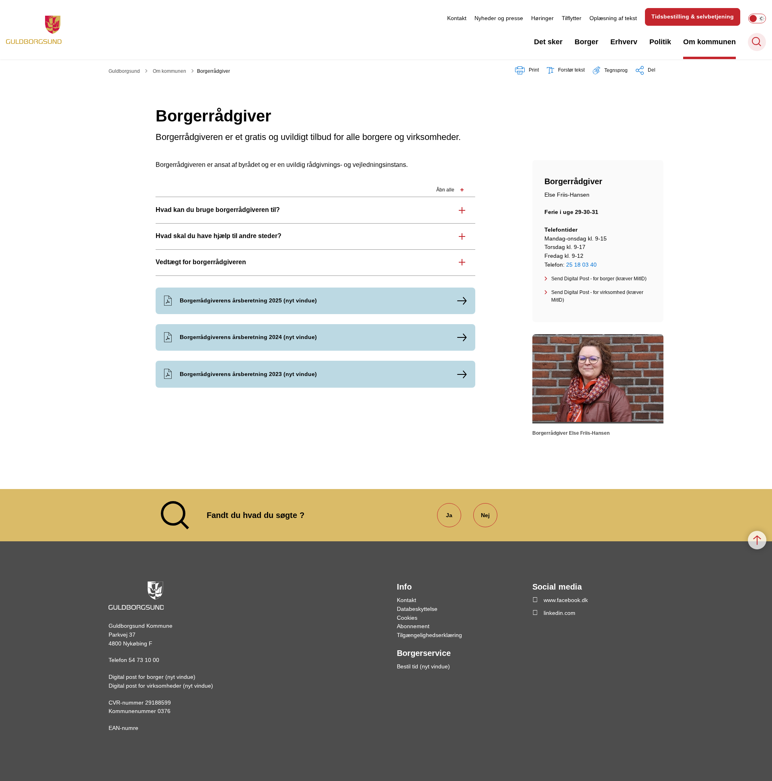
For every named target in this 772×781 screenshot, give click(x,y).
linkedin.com (559, 613)
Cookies (407, 618)
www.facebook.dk (566, 600)
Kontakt (456, 18)
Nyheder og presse (498, 18)
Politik (660, 42)
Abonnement (413, 626)
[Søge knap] (757, 42)
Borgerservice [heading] (424, 653)
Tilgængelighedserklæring (429, 635)
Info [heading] (404, 586)
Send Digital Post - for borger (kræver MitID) (599, 279)
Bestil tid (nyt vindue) (423, 666)
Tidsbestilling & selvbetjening (692, 16)
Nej (485, 515)
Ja (449, 515)
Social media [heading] (557, 586)
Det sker (548, 42)
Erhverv (623, 42)
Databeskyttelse (417, 609)
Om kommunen (709, 42)
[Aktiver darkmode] (757, 18)
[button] (610, 70)
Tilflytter (571, 18)
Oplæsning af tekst (613, 18)
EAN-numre (123, 728)
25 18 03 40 (581, 264)
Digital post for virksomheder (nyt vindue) (161, 685)
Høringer (542, 18)
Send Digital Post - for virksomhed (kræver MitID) (597, 296)
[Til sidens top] (757, 540)
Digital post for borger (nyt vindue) (152, 677)
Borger (586, 42)
